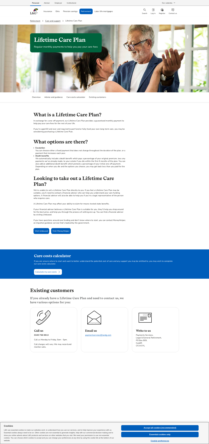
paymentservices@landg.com (98, 335)
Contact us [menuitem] (173, 13)
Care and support (53, 21)
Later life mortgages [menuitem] (104, 11)
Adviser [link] (47, 3)
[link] (35, 2)
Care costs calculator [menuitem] (76, 97)
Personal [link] (35, 3)
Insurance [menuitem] (48, 11)
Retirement (35, 21)
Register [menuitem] (162, 13)
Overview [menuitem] (36, 97)
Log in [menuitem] (153, 13)
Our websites (167, 3)
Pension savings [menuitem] (70, 11)
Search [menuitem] (144, 13)
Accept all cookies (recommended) (160, 428)
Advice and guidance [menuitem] (53, 97)
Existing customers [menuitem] (97, 97)
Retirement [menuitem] (86, 11)
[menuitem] (153, 11)
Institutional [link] (71, 3)
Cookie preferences (160, 441)
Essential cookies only (160, 434)
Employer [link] (58, 3)
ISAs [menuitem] (58, 11)
